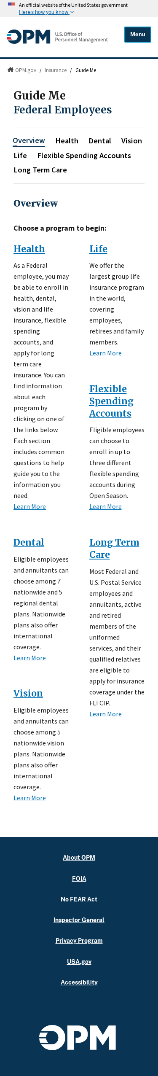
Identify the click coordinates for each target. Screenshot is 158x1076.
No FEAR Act (79, 899)
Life (20, 155)
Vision (131, 140)
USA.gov (79, 961)
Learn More (29, 506)
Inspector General (79, 919)
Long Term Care (40, 170)
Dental (99, 140)
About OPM (79, 857)
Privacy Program (79, 940)
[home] (57, 41)
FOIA (79, 878)
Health (66, 140)
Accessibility (79, 982)
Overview (29, 140)
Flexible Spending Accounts (84, 155)
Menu (137, 34)
